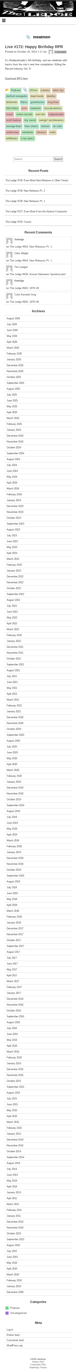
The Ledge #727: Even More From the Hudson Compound (36, 211)
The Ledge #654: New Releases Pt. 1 (31, 246)
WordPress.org (14, 1345)
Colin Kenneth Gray (25, 294)
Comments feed (15, 1340)
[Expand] (4, 20)
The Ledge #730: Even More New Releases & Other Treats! (37, 180)
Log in (10, 1329)
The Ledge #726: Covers (18, 221)
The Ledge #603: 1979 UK (24, 288)
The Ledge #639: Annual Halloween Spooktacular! (38, 274)
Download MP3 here (16, 78)
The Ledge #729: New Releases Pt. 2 (25, 190)
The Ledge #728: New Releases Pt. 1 (25, 201)
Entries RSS (38, 1362)
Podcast (15, 1307)
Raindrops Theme (38, 1367)
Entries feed (13, 1334)
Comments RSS (38, 1364)
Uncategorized (18, 1313)
